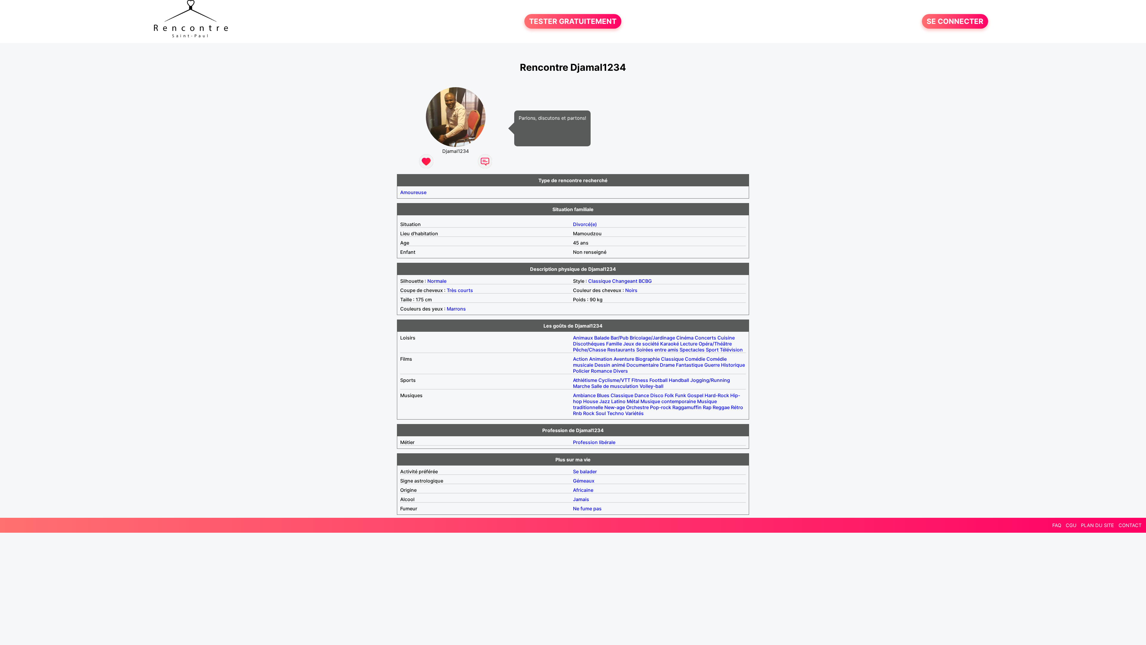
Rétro (737, 407)
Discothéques (589, 344)
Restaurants (621, 350)
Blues (603, 395)
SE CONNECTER (955, 21)
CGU (1071, 525)
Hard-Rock (717, 395)
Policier (581, 371)
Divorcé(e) (585, 224)
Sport (712, 350)
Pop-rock (660, 407)
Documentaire (642, 365)
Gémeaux (583, 481)
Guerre (712, 365)
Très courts (460, 290)
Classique (599, 281)
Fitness (639, 380)
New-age (614, 407)
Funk (680, 395)
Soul (601, 413)
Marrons (456, 309)
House (590, 401)
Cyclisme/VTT (614, 380)
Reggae (721, 407)
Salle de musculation (614, 386)
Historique (733, 365)
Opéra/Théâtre (715, 344)
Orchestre (637, 407)
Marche (581, 386)
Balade (601, 338)
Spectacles (692, 350)
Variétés (634, 413)
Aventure (624, 359)
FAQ (1056, 525)
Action (580, 359)
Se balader (585, 471)
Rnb (577, 413)
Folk (669, 395)
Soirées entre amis (657, 350)
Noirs (631, 290)
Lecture (688, 344)
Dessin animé (609, 365)
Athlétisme (585, 380)
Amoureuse (413, 192)
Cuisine (726, 338)
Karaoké (669, 344)
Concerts (705, 338)
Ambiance (584, 395)
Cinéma (685, 338)
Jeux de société (641, 344)
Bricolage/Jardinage (652, 338)
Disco (656, 395)
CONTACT (1130, 525)
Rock (588, 413)
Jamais (581, 499)
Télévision (731, 350)
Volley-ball (651, 386)
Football (658, 380)
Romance (601, 371)
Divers (620, 371)
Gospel (695, 395)
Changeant (624, 281)
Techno (615, 413)
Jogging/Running (710, 380)
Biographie (647, 359)
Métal (633, 401)
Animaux (583, 338)
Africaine (583, 490)
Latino (618, 401)
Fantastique (689, 365)
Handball (679, 380)
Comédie (695, 359)
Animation (600, 359)
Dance (641, 395)
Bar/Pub (620, 338)
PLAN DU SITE (1097, 525)
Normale (436, 281)
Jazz (604, 401)
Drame (667, 365)
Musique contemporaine (668, 401)
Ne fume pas (587, 509)
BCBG (645, 281)
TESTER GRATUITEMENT (573, 21)
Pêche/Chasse (589, 350)
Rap (707, 407)
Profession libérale (594, 442)
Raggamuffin (687, 407)
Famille (614, 344)
